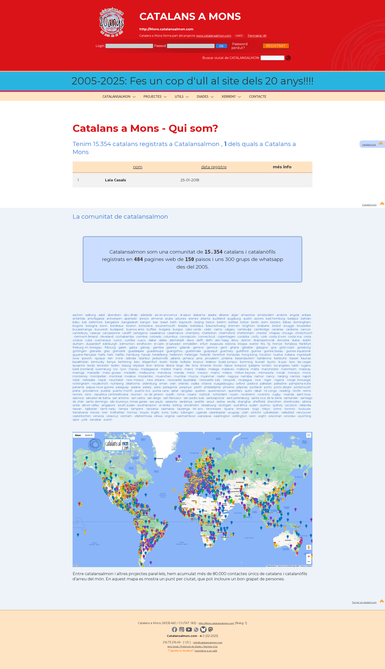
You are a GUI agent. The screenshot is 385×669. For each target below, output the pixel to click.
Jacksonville (160, 358)
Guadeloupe (155, 351)
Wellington (239, 416)
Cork (264, 336)
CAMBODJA (244, 329)
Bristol (276, 326)
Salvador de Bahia (98, 398)
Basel (164, 322)
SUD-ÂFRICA (240, 405)
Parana (136, 387)
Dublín (306, 340)
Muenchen (163, 376)
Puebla (105, 391)
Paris (157, 387)
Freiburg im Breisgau (87, 347)
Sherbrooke (292, 401)
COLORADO (155, 336)
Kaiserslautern (244, 358)
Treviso (95, 412)
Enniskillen (190, 344)
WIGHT (262, 416)
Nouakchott (100, 383)
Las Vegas (304, 362)
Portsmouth (302, 387)
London (267, 365)
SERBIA (221, 401)
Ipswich (87, 358)
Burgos (178, 329)
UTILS (179, 96)
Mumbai (180, 376)
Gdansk (185, 347)
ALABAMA (199, 315)
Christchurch (303, 333)
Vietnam (126, 416)
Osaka (195, 383)
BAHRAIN (306, 318)
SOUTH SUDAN (126, 405)
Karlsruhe (280, 358)
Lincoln (217, 365)
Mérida (179, 373)
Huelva (278, 354)
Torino (277, 409)
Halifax (120, 354)
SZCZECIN (291, 405)
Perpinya (185, 387)
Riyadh (170, 394)
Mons (307, 373)
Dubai (296, 340)
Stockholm (191, 405)
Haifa (101, 354)
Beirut (210, 322)
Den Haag (221, 340)
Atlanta (205, 318)
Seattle (199, 401)
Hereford (219, 354)
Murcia (193, 376)
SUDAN (253, 405)
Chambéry (192, 333)
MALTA (255, 369)
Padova (252, 383)
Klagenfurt (150, 362)
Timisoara (242, 409)
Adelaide (146, 315)
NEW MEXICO (135, 380)
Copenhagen (226, 336)
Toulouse (304, 409)
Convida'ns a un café (206, 650)
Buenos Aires (135, 329)
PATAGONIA (170, 387)
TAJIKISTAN (91, 409)
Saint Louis (304, 394)
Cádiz (207, 329)
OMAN (163, 383)
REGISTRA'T (276, 46)
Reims (307, 391)
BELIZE (244, 322)
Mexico (203, 373)
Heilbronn (176, 354)
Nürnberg (117, 383)
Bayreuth (185, 322)
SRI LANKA (164, 405)
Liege (179, 365)
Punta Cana (161, 391)
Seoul (210, 401)
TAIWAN (77, 409)
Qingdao (186, 391)
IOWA (76, 358)
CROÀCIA (77, 340)
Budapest (117, 329)
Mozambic (145, 376)
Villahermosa (143, 416)
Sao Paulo (156, 401)
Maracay (305, 369)
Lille (188, 365)
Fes (263, 344)
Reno (88, 394)
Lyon (123, 369)
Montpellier (98, 376)
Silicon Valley (90, 405)
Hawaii (146, 354)
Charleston (209, 333)
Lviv (115, 369)
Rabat (257, 391)
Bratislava (196, 326)
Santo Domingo (97, 401)
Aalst (102, 315)
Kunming (246, 362)
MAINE (177, 369)
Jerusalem (212, 358)
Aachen (78, 315)
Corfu (255, 336)
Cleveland (106, 336)
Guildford (242, 351)
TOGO (255, 409)
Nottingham (81, 383)
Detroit (246, 340)
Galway (145, 347)
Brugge (289, 326)
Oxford (240, 383)
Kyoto (271, 362)
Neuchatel (116, 380)
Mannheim (289, 369)
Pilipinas (242, 387)
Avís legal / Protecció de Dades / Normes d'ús (192, 646)
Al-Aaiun (185, 315)
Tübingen (187, 412)
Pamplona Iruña (300, 383)
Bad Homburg (275, 318)
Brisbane (263, 326)
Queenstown (217, 391)
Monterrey (80, 376)
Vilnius (158, 416)
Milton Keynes (245, 373)
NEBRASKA (89, 380)
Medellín (130, 373)
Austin (247, 318)
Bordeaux (116, 326)
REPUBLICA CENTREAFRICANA (111, 394)
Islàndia (131, 358)
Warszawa (204, 416)
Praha (76, 391)
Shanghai (244, 401)
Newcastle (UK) (209, 380)
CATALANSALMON (116, 96)
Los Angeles (282, 365)
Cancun (306, 329)
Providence (90, 391)
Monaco (294, 373)
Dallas (163, 340)
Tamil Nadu (108, 409)
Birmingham (302, 322)
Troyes (144, 412)
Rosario (192, 394)
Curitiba (130, 340)
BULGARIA (164, 329)
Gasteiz (171, 347)
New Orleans (155, 380)
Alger (234, 315)
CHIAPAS (274, 333)
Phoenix (228, 387)
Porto (268, 387)
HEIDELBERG (159, 354)
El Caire (159, 344)
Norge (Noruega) (298, 380)
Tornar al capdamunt (364, 602)
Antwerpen (115, 318)
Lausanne (79, 365)
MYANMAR (207, 376)
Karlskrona (264, 358)
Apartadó (130, 318)
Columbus (170, 336)
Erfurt (204, 344)
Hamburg (132, 354)
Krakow (211, 362)
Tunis (165, 412)
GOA (273, 347)
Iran (110, 358)
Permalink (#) (257, 36)
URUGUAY (233, 412)
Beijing (199, 322)
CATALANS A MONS (190, 16)
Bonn (103, 326)
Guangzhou (174, 351)
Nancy (270, 376)
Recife (297, 391)
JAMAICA (188, 358)
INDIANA (290, 354)
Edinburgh (110, 344)
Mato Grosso (112, 373)
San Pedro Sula (194, 398)
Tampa (123, 409)
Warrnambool (186, 416)
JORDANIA (227, 358)
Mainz (188, 369)
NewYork (229, 380)
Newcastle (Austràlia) (182, 380)
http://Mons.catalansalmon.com (216, 623)
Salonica (78, 398)
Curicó (117, 340)
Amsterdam (265, 315)
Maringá (78, 373)
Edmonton (127, 344)
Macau (133, 369)
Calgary (230, 329)
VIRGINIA (169, 416)
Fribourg (110, 347)
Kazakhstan (80, 362)
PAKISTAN (266, 383)
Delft (200, 340)
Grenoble (119, 351)
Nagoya (233, 376)
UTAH (245, 412)
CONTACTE (257, 96)
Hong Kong (249, 354)
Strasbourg (208, 405)
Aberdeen (114, 315)
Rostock (204, 394)
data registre (214, 166)
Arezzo (144, 318)
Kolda (174, 362)
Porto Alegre (283, 387)
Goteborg (304, 347)
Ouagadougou (224, 383)
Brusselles (304, 326)
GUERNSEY (226, 351)
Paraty (147, 387)
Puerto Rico (142, 391)
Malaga (214, 369)
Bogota (78, 326)
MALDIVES (228, 369)
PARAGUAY (122, 387)
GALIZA (133, 347)
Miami (215, 373)
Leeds (91, 365)
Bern (264, 322)
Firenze (277, 344)
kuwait (260, 362)
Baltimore (95, 322)
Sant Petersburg (238, 398)
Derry (234, 340)
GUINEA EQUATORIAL (298, 351)
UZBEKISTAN (271, 412)
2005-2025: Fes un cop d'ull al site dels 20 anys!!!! (193, 81)
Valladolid (287, 412)
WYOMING (304, 416)
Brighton (249, 326)
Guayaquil (210, 351)
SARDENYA (185, 401)
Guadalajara (136, 351)
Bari (155, 322)
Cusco (142, 340)
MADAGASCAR (149, 369)
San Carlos (138, 398)
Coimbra (141, 336)
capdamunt (369, 144)
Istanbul (144, 358)
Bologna (91, 326)
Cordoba (243, 336)
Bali (84, 322)
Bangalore (112, 322)
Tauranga (183, 409)
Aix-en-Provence (166, 315)
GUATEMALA (193, 351)
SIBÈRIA (306, 401)
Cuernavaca (103, 340)
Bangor (145, 322)
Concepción (188, 336)
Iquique (100, 358)
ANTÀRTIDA (79, 318)
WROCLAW (289, 416)
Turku (174, 412)
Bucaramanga (82, 329)
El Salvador (173, 344)
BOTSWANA (146, 326)
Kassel (294, 358)
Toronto (290, 409)
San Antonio (120, 398)
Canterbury (80, 333)
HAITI (110, 354)
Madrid (166, 369)
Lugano (306, 365)
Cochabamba (125, 336)
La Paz (282, 362)
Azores (258, 318)
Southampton (147, 405)
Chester (261, 333)
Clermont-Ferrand (86, 336)
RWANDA (289, 394)
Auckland (219, 318)
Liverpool (240, 365)
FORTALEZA (291, 344)
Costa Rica (294, 336)
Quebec (200, 391)
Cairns (218, 329)
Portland (255, 387)
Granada (95, 351)
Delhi (209, 340)
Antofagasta (95, 318)
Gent (223, 347)
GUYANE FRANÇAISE (85, 354)
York (84, 419)
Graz (107, 351)
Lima (195, 365)
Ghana (234, 347)
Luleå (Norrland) (83, 369)
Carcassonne (111, 333)
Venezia (98, 416)
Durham (78, 344)
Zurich (107, 419)
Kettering (124, 362)
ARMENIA (157, 318)
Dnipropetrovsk (264, 340)
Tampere (137, 409)
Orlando (183, 383)
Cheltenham (245, 333)
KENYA (111, 362)
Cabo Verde (193, 329)
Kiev (137, 362)
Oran (173, 383)
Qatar (174, 391)
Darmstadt (176, 340)
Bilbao (287, 322)
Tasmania (167, 409)
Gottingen (80, 351)
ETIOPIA (242, 344)
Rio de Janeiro (153, 394)
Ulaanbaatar (217, 412)
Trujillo (155, 412)
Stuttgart (225, 405)
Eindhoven (144, 344)
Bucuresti (101, 329)
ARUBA (169, 318)
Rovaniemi (248, 394)
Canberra (292, 329)
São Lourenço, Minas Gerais (128, 401)
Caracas (95, 333)
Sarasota (171, 401)
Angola (294, 315)
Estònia (230, 344)
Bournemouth (165, 326)
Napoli (307, 376)
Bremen (234, 326)
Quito (248, 391)
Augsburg (234, 318)
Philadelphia (212, 387)
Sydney (278, 405)
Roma (180, 394)
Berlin (255, 322)
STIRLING (177, 405)
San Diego (154, 398)
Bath (173, 322)
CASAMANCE (175, 333)
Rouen (234, 394)
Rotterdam (220, 394)
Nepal (102, 380)
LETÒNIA (159, 365)
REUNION (136, 394)
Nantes (295, 376)
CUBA (88, 340)
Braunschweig (215, 326)
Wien (252, 416)
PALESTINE (280, 383)
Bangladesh (130, 322)
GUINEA (256, 351)
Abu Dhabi (131, 315)
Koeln (163, 362)
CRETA (307, 336)
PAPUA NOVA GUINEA (99, 387)
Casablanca (157, 333)
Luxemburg (103, 369)
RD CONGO (270, 391)
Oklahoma (133, 383)
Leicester (103, 365)
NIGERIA (279, 380)
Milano (227, 373)
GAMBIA (158, 347)
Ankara (306, 315)
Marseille (93, 373)
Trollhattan (117, 412)
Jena (199, 358)
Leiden (115, 365)
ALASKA (212, 315)
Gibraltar (247, 347)
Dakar (152, 340)
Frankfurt (305, 344)
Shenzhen (274, 401)
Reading (285, 391)
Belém (221, 322)
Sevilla (231, 401)
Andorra (282, 315)
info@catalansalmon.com (207, 642)
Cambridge (261, 329)
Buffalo (151, 329)
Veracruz (112, 416)
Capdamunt (369, 204)
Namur (259, 376)
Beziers (275, 322)
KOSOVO (198, 362)
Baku (76, 322)
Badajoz (293, 318)
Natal (76, 380)
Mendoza (164, 373)
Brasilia (182, 326)
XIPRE (76, 419)
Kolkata (185, 362)
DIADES (202, 96)
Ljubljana (254, 365)
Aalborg (90, 315)
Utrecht (256, 412)
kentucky (97, 362)
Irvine (119, 358)
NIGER (267, 380)
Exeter (253, 344)
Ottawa (206, 383)
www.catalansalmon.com (213, 36)
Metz (191, 373)
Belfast (233, 322)
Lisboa (228, 365)
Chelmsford (227, 333)
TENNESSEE (213, 409)
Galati (122, 347)
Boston (131, 326)
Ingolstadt (304, 354)
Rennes (77, 394)
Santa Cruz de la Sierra (266, 398)
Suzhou (265, 405)
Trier (105, 412)
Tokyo (266, 409)
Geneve (198, 347)
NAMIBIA (246, 376)
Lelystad (138, 365)
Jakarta (175, 358)
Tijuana (228, 409)
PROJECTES (152, 96)
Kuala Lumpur (228, 362)
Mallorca (242, 369)
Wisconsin (275, 416)
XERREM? (229, 96)
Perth (198, 387)
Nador (221, 376)
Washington (222, 416)
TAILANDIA (305, 405)
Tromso (132, 412)
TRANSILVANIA (80, 412)
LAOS (292, 362)
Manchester (270, 369)
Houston (265, 354)
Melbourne (147, 373)
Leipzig (126, 365)
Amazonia (248, 315)
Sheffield (259, 401)
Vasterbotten (82, 416)
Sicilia (76, 405)
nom (137, 166)
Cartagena (140, 333)
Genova (212, 347)
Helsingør (191, 354)
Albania (224, 315)
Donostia (283, 340)
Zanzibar (95, 419)
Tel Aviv (198, 409)
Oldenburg (149, 383)
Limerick (205, 365)
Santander (291, 398)
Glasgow (262, 347)
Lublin (295, 365)
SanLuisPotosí (215, 398)
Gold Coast (286, 347)
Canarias (277, 329)
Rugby (277, 394)
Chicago (287, 333)
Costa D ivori (277, 336)
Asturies (180, 318)
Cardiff (126, 333)
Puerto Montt (122, 391)
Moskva (130, 376)
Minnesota (266, 373)
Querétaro (235, 391)
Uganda (201, 412)
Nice (258, 380)
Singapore (108, 405)
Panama (78, 387)
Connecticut (206, 336)
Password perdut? (239, 46)
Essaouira (216, 344)
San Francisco (172, 398)
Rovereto (264, 394)
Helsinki (205, 354)
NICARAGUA (245, 380)
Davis (190, 340)
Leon (149, 365)
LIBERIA (170, 365)
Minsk (281, 373)
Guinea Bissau (273, 351)
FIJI (268, 344)
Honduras (233, 354)
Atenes (193, 318)
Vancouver (303, 412)
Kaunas (306, 358)
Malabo (201, 369)
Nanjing (283, 376)
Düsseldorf (93, 344)
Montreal (115, 376)
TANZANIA (152, 409)
